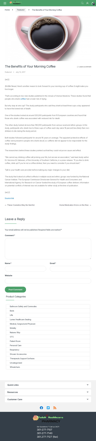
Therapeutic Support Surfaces (22, 358)
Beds (12, 311)
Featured (20, 10)
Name (8, 263)
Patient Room (15, 341)
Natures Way (15, 332)
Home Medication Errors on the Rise (75, 205)
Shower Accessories (18, 354)
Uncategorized (16, 363)
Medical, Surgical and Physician (22, 324)
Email (53, 263)
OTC (12, 337)
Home (7, 10)
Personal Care (15, 345)
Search (82, 3)
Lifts (11, 315)
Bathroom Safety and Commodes (23, 306)
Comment (10, 235)
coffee (23, 99)
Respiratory (14, 350)
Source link (9, 198)
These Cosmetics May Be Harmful (19, 205)
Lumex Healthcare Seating (20, 319)
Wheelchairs (15, 367)
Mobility (13, 328)
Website (8, 275)
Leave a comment (85, 67)
